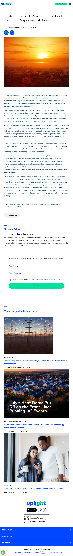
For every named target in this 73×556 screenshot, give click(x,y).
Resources (7, 536)
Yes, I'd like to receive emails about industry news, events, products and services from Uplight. (37, 279)
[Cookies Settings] (3, 552)
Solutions (7, 530)
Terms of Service (27, 552)
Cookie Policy (36, 552)
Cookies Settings (44, 552)
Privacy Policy (18, 552)
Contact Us (61, 4)
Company (6, 543)
